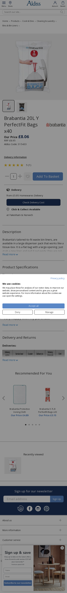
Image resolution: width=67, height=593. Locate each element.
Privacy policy (57, 278)
